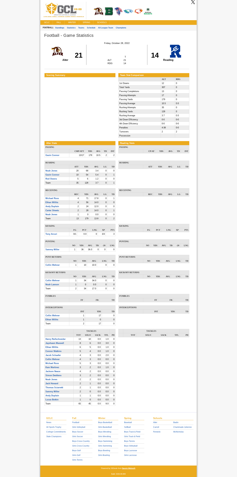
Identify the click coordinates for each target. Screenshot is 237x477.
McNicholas (178, 432)
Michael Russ (52, 198)
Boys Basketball (105, 422)
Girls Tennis (77, 460)
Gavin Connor (52, 155)
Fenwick (156, 432)
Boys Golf (76, 450)
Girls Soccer (77, 436)
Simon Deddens (53, 375)
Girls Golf (76, 455)
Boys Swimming (105, 441)
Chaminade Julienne (182, 427)
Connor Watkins (53, 351)
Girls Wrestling (104, 436)
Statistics (71, 28)
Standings (59, 28)
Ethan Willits (51, 202)
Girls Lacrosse (130, 455)
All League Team (105, 28)
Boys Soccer (77, 432)
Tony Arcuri (51, 234)
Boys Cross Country (81, 441)
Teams (81, 28)
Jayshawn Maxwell (54, 343)
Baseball (128, 422)
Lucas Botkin (52, 400)
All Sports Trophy (53, 427)
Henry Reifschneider (55, 339)
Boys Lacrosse (130, 450)
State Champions (53, 436)
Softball (127, 427)
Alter (155, 422)
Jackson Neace (52, 371)
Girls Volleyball (78, 427)
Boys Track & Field (132, 432)
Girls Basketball (105, 427)
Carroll (156, 427)
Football (75, 422)
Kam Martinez (52, 367)
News (48, 422)
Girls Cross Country (80, 446)
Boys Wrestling (104, 432)
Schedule (91, 28)
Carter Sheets (52, 210)
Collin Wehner (52, 265)
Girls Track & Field (132, 436)
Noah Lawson (52, 284)
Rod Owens (51, 179)
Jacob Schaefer (53, 355)
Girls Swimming (105, 446)
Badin (175, 422)
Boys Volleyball (131, 446)
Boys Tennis (129, 441)
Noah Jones (51, 171)
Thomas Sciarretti (54, 387)
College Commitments (56, 432)
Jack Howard (51, 383)
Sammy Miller (52, 249)
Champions (121, 28)
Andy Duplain (52, 206)
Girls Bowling (104, 455)
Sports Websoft (128, 468)
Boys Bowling (104, 450)
